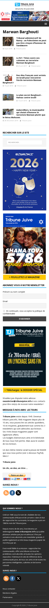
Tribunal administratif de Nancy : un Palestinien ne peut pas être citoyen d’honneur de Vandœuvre (31, 42)
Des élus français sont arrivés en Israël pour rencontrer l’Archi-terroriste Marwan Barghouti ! (24, 79)
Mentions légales (10, 593)
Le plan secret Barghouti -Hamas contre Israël (29, 96)
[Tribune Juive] (24, 6)
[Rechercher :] (24, 142)
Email (5, 301)
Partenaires (8, 597)
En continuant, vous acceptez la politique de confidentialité (24, 312)
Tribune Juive (21, 49)
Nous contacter (9, 589)
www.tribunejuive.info (25, 531)
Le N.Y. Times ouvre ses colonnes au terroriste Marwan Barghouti (28, 60)
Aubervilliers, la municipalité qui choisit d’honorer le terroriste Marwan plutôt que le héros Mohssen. (24, 114)
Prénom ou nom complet (14, 292)
